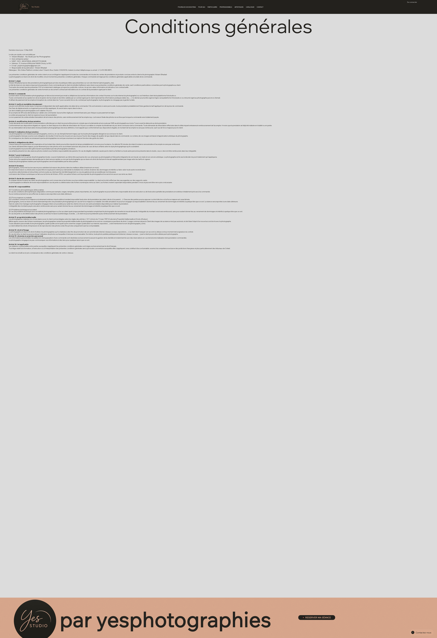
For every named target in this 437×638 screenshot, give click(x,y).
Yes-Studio (35, 7)
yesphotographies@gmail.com (28, 66)
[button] (201, 7)
